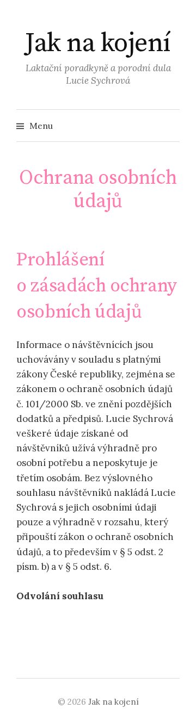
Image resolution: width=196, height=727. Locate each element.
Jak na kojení (98, 43)
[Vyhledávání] (170, 125)
